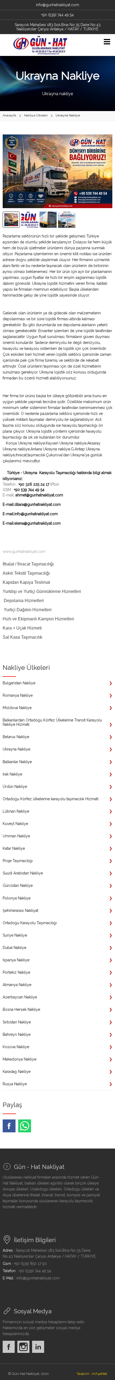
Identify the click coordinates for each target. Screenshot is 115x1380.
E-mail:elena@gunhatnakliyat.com (32, 523)
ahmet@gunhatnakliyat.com (39, 495)
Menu (107, 41)
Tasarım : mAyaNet (92, 1374)
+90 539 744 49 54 (29, 490)
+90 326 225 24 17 (33, 484)
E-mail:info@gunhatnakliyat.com (30, 514)
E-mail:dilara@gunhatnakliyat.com (32, 504)
